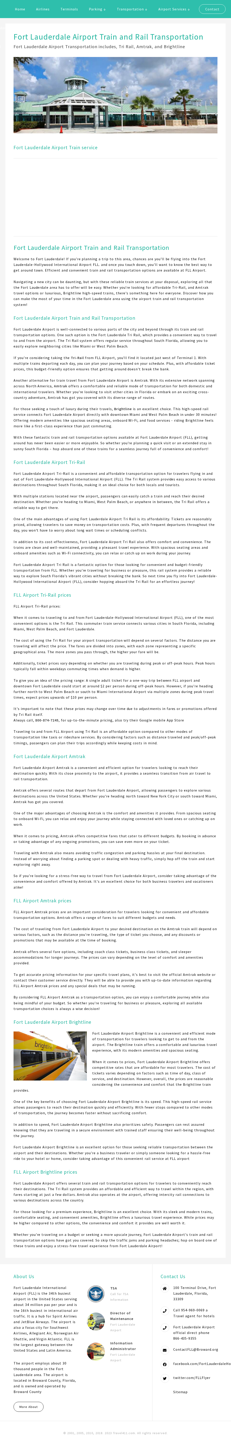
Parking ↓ (97, 9)
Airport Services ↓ (174, 9)
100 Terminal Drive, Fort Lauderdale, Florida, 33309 (194, 1293)
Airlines (43, 9)
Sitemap (180, 1392)
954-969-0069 (193, 1310)
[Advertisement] (115, 197)
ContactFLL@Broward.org (195, 1349)
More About (28, 1407)
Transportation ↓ (132, 9)
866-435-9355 (185, 1338)
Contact (212, 9)
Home (20, 9)
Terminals (69, 9)
